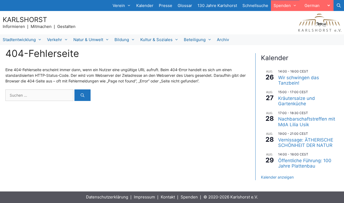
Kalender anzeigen (277, 177)
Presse (165, 5)
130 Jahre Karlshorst (217, 5)
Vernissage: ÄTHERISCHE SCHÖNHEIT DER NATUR (305, 142)
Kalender (144, 5)
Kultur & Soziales (156, 39)
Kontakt (168, 197)
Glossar (185, 5)
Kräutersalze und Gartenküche (296, 101)
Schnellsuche (255, 5)
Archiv (223, 39)
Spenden (189, 197)
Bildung (121, 39)
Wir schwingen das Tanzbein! (298, 80)
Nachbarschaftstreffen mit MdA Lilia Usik (306, 121)
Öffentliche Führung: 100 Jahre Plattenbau (304, 163)
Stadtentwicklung (19, 39)
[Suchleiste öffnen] (339, 5)
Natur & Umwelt (88, 39)
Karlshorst (25, 20)
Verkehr (54, 39)
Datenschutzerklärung (107, 197)
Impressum (144, 197)
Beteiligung (195, 39)
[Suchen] (82, 95)
